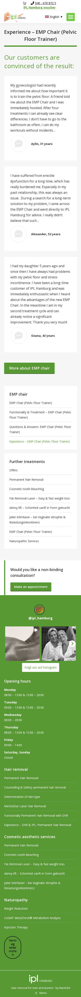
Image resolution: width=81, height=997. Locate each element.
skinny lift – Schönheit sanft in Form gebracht (39, 508)
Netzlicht (64, 988)
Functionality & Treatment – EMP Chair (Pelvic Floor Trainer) (40, 414)
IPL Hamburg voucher (39, 7)
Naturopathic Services (24, 541)
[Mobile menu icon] (70, 17)
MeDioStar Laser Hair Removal (25, 806)
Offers (13, 470)
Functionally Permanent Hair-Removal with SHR (36, 815)
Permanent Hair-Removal (26, 480)
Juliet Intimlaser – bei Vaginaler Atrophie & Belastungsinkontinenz (37, 519)
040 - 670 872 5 (45, 3)
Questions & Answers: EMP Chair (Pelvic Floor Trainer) (40, 429)
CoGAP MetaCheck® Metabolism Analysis (32, 918)
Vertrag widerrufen (13, 947)
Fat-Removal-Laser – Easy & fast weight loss (39, 498)
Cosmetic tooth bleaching (26, 489)
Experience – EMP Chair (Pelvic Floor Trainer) (39, 441)
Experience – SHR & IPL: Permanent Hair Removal (37, 825)
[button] (22, 643)
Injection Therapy (16, 927)
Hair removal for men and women (32, 988)
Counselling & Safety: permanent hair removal (35, 787)
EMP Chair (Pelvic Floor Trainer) (30, 403)
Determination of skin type (22, 797)
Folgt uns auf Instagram (41, 667)
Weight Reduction (16, 908)
